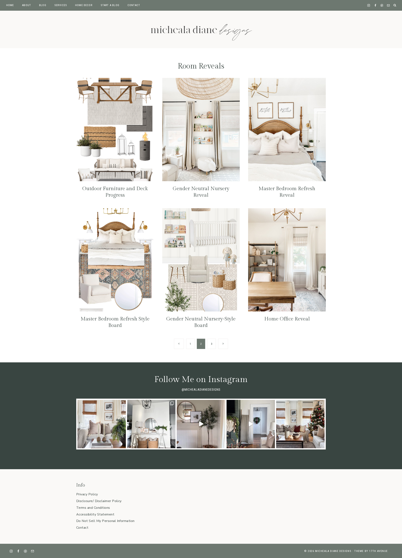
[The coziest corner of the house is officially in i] (300, 424)
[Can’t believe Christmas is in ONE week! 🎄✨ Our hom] (251, 424)
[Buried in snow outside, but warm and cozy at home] (101, 424)
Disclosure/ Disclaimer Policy (99, 501)
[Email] (388, 5)
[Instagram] (369, 5)
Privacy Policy (87, 494)
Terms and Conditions (93, 507)
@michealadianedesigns (201, 389)
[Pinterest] (382, 5)
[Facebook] (375, 5)
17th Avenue (378, 551)
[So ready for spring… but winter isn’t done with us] (151, 424)
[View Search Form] (395, 5)
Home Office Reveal (287, 319)
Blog (42, 5)
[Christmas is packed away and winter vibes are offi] (201, 424)
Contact (134, 5)
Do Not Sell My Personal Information (105, 521)
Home (10, 5)
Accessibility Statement (95, 514)
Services (60, 5)
